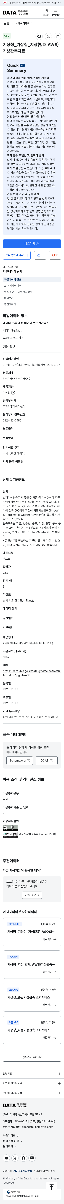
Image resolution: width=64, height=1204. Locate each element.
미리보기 (9, 298)
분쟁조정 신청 (11, 1141)
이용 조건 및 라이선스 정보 (18, 292)
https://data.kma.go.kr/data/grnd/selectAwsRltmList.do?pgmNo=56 (32, 673)
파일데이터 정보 (12, 279)
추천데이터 (10, 304)
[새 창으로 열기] (10, 827)
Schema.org (17, 760)
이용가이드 (9, 1135)
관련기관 (7, 1073)
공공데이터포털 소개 (44, 1171)
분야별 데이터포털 (12, 1093)
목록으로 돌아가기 (32, 1057)
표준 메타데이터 (12, 285)
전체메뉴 (56, 15)
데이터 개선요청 (11, 330)
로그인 (46, 15)
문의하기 (8, 1146)
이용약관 (7, 1171)
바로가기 (34, 245)
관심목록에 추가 (15, 255)
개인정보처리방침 (23, 1171)
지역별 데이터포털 (12, 1083)
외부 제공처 (50, 924)
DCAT (45, 760)
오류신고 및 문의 (12, 337)
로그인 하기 (30, 895)
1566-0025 (21, 1121)
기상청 (6, 392)
